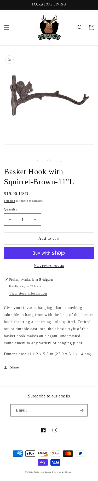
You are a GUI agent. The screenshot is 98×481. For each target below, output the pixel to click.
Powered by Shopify (62, 472)
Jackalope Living (42, 472)
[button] (6, 27)
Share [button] (14, 367)
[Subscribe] (81, 410)
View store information (28, 293)
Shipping (9, 200)
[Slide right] (60, 160)
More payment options (49, 265)
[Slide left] (37, 160)
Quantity (10, 209)
